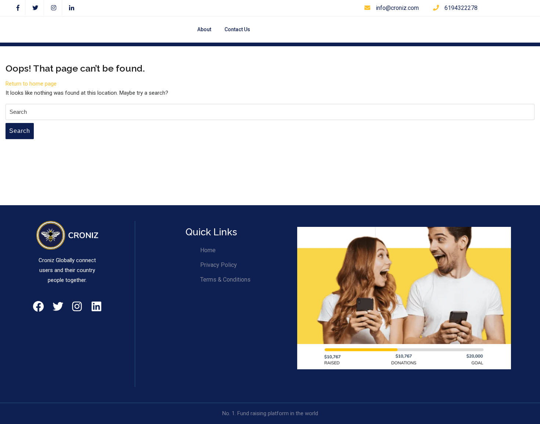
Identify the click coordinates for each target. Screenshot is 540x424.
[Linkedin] (72, 8)
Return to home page (31, 83)
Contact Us (237, 29)
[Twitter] (35, 8)
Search (19, 131)
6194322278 (461, 7)
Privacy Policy (218, 264)
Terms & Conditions (225, 279)
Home (208, 250)
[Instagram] (54, 8)
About (204, 29)
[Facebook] (18, 8)
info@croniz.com (397, 7)
